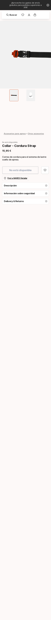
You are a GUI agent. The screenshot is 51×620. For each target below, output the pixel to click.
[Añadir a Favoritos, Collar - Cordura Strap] (45, 170)
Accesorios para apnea (15, 133)
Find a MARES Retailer (17, 178)
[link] (23, 15)
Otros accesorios (36, 133)
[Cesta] (35, 15)
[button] (25, 186)
